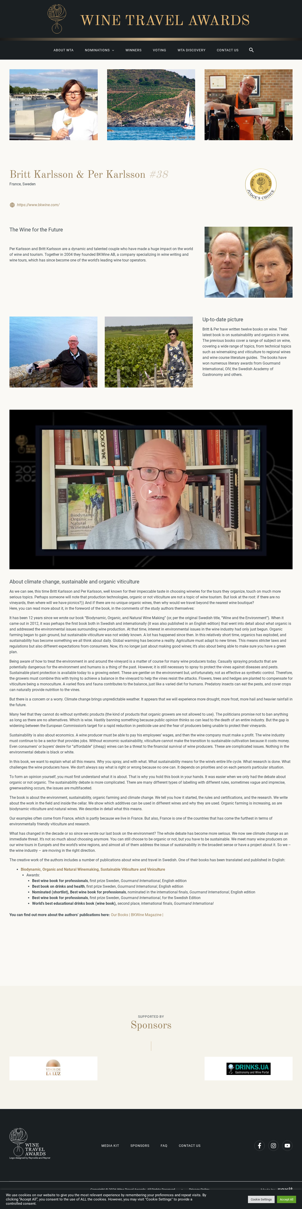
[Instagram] (273, 1145)
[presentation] (17, 104)
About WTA (64, 50)
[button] (251, 50)
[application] (112, 50)
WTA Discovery (192, 50)
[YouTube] (287, 1145)
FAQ (164, 1146)
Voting (159, 50)
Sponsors (139, 1146)
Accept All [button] (286, 1199)
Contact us (228, 50)
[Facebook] (259, 1145)
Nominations (97, 50)
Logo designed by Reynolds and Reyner (29, 1158)
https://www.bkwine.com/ (38, 205)
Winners (134, 50)
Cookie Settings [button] (261, 1199)
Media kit (110, 1146)
